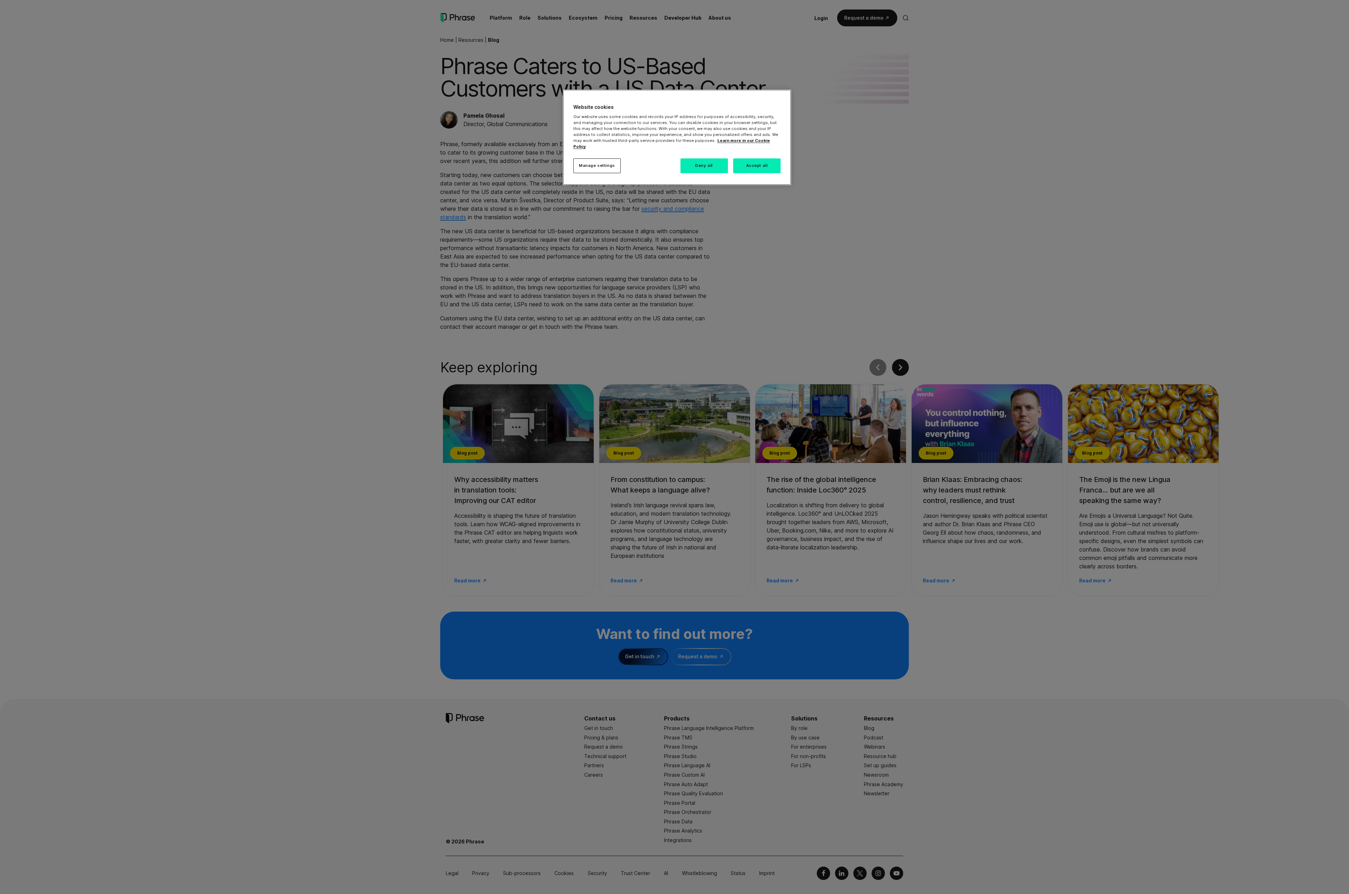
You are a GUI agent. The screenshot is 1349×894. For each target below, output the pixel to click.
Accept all (757, 165)
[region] (677, 137)
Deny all (704, 165)
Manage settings (597, 165)
